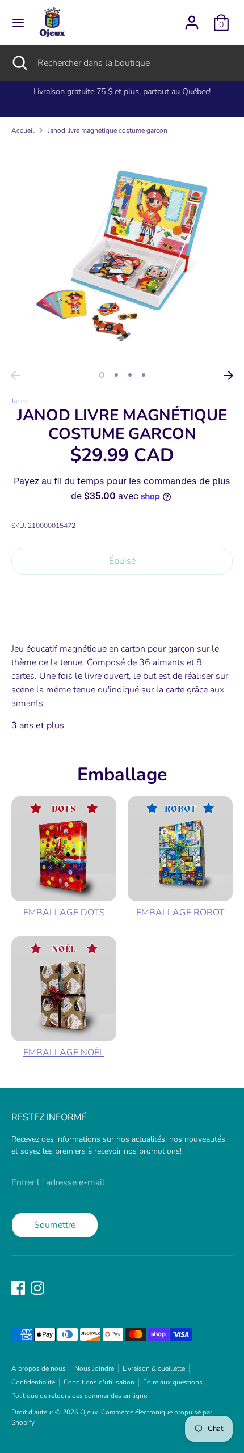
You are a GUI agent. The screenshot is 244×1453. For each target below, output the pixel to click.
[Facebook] (18, 1288)
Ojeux (89, 1412)
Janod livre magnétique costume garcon (107, 130)
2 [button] (116, 375)
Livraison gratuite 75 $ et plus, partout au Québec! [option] (122, 91)
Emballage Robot (180, 912)
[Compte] (191, 18)
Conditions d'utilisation (99, 1382)
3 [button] (130, 375)
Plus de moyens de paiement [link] (122, 623)
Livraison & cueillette (154, 1368)
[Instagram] (37, 1288)
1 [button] (101, 375)
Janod (20, 401)
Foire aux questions (173, 1382)
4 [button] (143, 375)
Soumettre (54, 1225)
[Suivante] (228, 375)
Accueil (22, 130)
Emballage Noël (63, 1052)
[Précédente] (15, 375)
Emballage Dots (64, 912)
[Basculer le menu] (18, 22)
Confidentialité (33, 1382)
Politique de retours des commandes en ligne (79, 1395)
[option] (122, 254)
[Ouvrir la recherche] (19, 63)
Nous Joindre (94, 1368)
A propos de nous (38, 1368)
